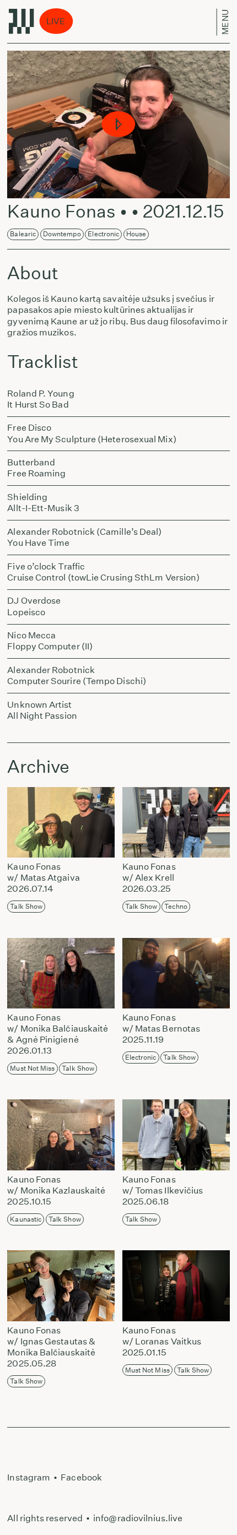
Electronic (103, 233)
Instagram (28, 1477)
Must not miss (32, 1068)
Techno (175, 906)
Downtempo (62, 233)
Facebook (81, 1477)
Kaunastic (25, 1219)
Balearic (23, 233)
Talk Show (26, 906)
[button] (119, 125)
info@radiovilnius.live (137, 1518)
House (136, 233)
